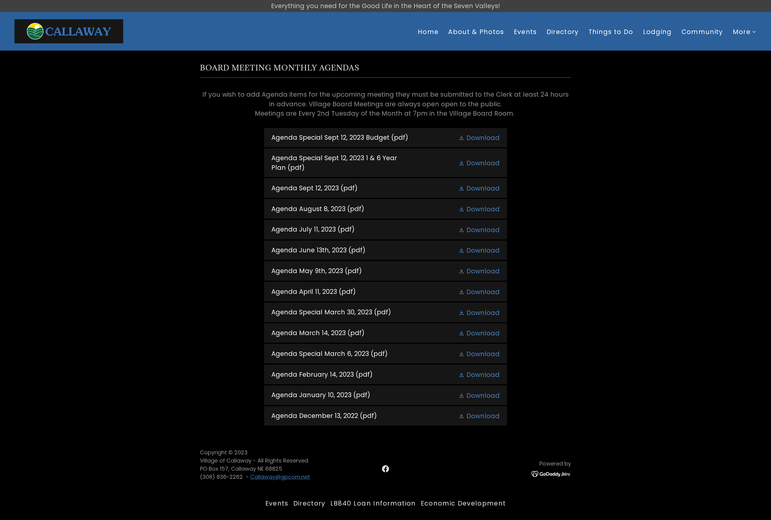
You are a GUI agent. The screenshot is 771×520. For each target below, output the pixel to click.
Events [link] (525, 31)
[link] (68, 30)
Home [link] (428, 31)
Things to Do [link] (610, 31)
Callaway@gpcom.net (280, 477)
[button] (745, 32)
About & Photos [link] (476, 31)
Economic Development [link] (463, 503)
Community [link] (702, 31)
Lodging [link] (657, 31)
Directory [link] (563, 31)
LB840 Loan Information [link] (373, 503)
